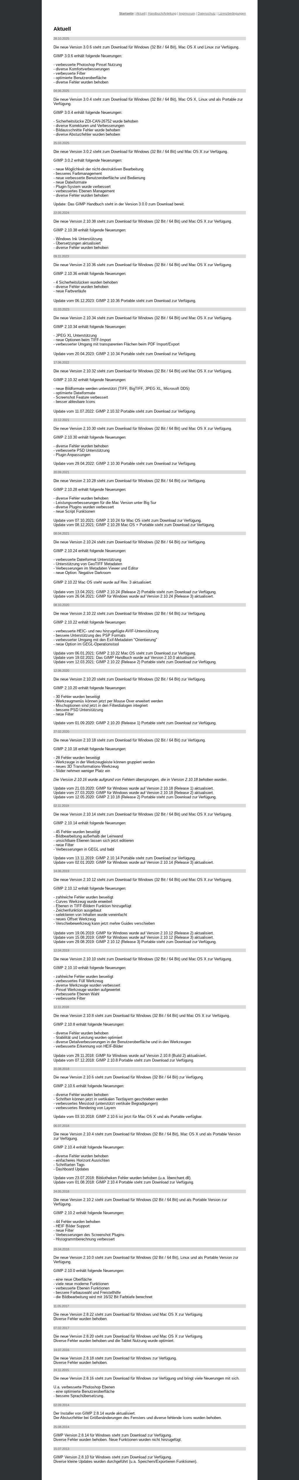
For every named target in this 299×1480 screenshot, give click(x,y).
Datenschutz (207, 13)
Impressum (187, 13)
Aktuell (140, 13)
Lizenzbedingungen (232, 13)
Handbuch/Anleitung (162, 13)
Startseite (126, 13)
